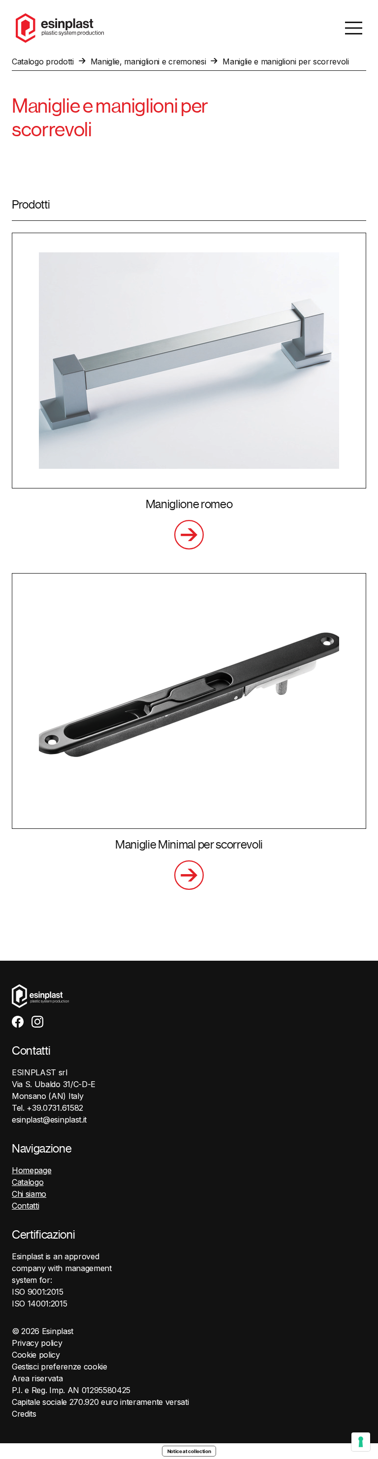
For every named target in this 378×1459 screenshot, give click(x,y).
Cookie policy (36, 1355)
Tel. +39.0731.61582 (47, 1108)
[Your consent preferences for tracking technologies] (360, 1441)
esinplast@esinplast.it (49, 1120)
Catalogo (27, 1182)
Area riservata (37, 1378)
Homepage (31, 1170)
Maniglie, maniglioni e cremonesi (148, 61)
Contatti (25, 1206)
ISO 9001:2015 (37, 1292)
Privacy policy (37, 1343)
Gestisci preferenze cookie (59, 1366)
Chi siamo (29, 1194)
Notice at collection (189, 1451)
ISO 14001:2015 (39, 1303)
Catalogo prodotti (43, 61)
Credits (24, 1414)
